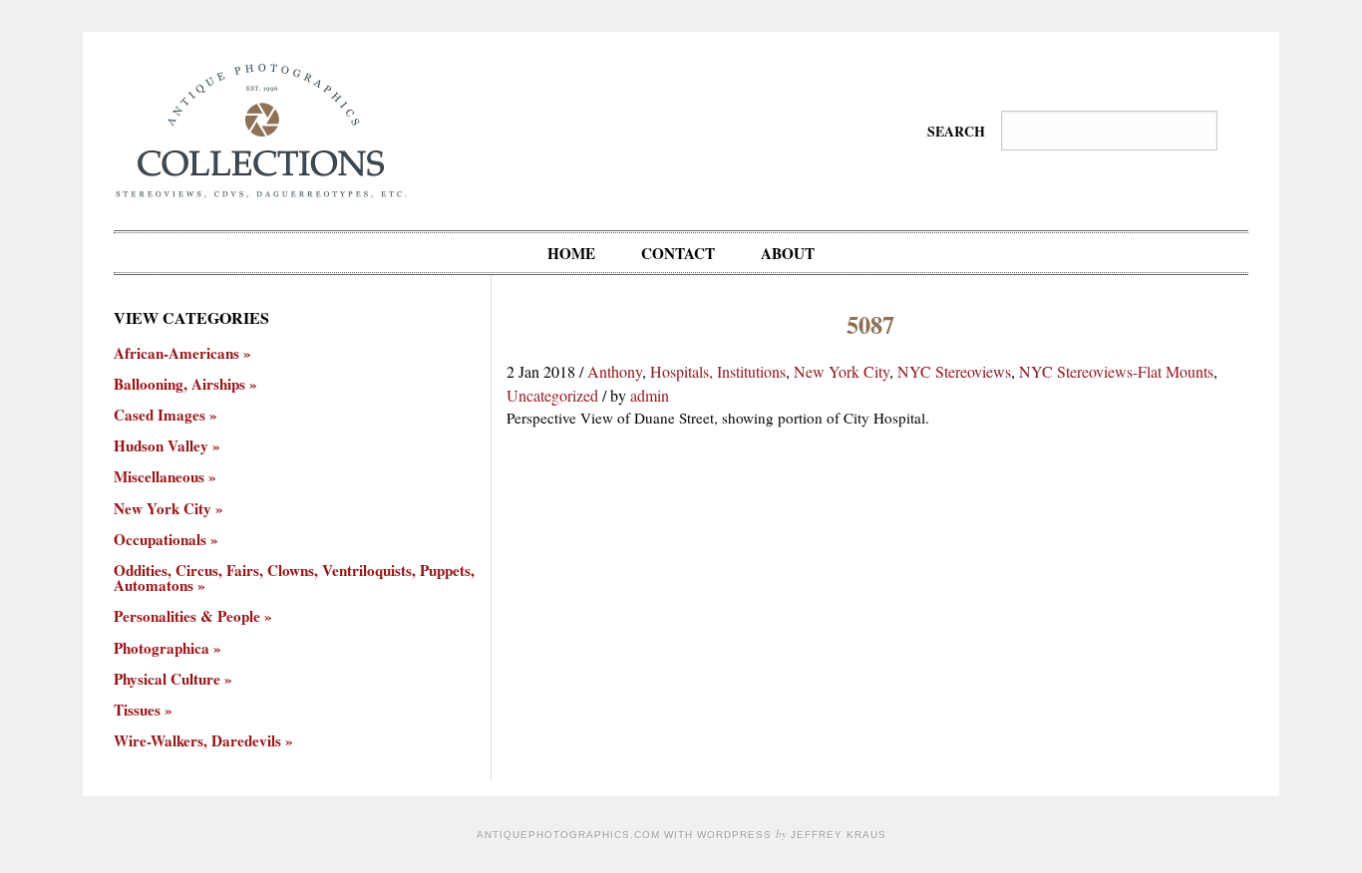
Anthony (614, 371)
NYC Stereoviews (954, 371)
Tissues (137, 710)
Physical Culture (167, 679)
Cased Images (159, 415)
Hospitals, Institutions (718, 371)
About (788, 253)
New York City (841, 371)
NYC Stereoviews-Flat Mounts (1116, 371)
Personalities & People (187, 616)
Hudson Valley (161, 445)
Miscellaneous (159, 476)
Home (571, 253)
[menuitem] (571, 252)
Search (956, 131)
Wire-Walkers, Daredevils (197, 740)
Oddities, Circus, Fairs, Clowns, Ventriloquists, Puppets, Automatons (294, 578)
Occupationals (160, 539)
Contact (678, 253)
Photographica (161, 648)
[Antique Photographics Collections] (261, 128)
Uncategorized (552, 395)
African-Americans (176, 353)
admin (649, 395)
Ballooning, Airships (179, 384)
